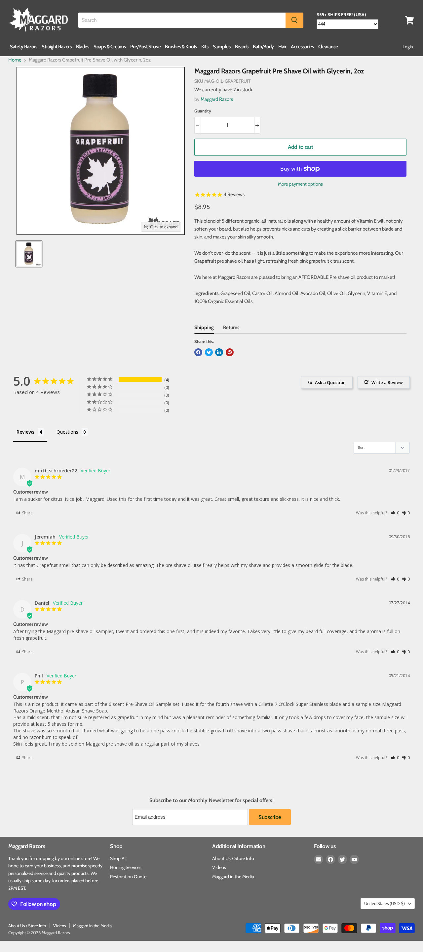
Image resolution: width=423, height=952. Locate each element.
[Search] (294, 20)
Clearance (328, 47)
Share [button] (27, 513)
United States (384, 903)
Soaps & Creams (110, 47)
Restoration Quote (128, 877)
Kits (205, 47)
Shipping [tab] (204, 327)
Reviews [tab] (25, 432)
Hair (282, 47)
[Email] (318, 859)
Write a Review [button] (387, 382)
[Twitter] (342, 859)
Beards (242, 47)
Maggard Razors (217, 99)
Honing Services (125, 867)
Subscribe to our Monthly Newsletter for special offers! (211, 800)
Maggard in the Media (233, 877)
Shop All (118, 858)
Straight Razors (57, 47)
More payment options (300, 184)
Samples (222, 47)
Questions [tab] (67, 432)
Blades (82, 47)
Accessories (302, 47)
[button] (395, 513)
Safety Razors (23, 47)
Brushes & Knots (181, 47)
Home (14, 60)
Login (408, 47)
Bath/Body (263, 47)
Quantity (202, 110)
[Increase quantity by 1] (257, 125)
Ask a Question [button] (330, 382)
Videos (219, 867)
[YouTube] (354, 859)
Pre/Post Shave (145, 47)
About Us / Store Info (233, 858)
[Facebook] (330, 859)
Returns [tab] (231, 327)
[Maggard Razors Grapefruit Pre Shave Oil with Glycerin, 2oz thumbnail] (29, 254)
